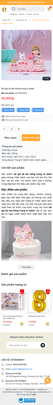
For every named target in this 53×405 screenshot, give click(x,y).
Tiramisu (22, 14)
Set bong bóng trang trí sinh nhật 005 (13, 317)
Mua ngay (11, 137)
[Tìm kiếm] (13, 8)
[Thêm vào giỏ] (21, 323)
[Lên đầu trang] (47, 401)
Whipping (13, 14)
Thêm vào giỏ (31, 137)
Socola (35, 14)
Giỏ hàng (50, 7)
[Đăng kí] (43, 345)
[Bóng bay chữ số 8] (39, 301)
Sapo (34, 394)
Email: (19, 369)
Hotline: (16, 364)
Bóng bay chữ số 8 (37, 316)
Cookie (29, 14)
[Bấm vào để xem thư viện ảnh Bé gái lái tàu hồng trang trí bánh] (26, 55)
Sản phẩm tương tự (13, 284)
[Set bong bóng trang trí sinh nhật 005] (13, 301)
